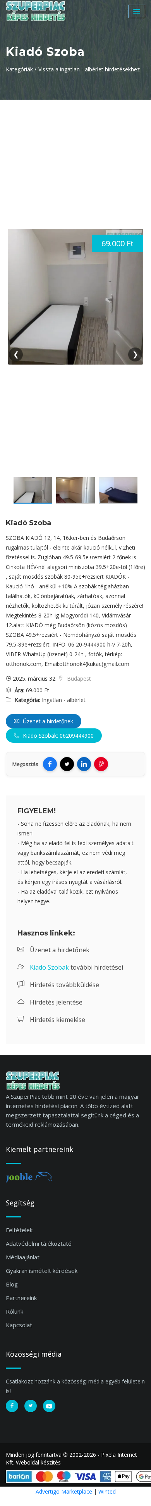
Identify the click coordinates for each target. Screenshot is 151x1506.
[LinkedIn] (84, 764)
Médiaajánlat (22, 1257)
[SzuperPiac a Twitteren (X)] (30, 1406)
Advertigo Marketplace (64, 1491)
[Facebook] (50, 764)
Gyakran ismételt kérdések (41, 1270)
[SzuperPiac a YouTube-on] (49, 1406)
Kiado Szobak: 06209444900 (57, 735)
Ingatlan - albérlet (64, 700)
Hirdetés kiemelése (56, 1019)
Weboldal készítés (38, 1462)
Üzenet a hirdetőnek (47, 721)
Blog (12, 1284)
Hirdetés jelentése (55, 1002)
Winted (107, 1491)
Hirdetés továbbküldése (63, 984)
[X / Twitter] (67, 764)
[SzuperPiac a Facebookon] (12, 1406)
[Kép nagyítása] (33, 490)
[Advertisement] (75, 158)
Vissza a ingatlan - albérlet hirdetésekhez (89, 69)
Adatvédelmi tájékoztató (39, 1243)
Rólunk (14, 1311)
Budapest (78, 678)
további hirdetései (76, 967)
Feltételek (19, 1230)
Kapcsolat (19, 1325)
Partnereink (21, 1298)
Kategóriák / (21, 69)
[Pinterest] (101, 764)
